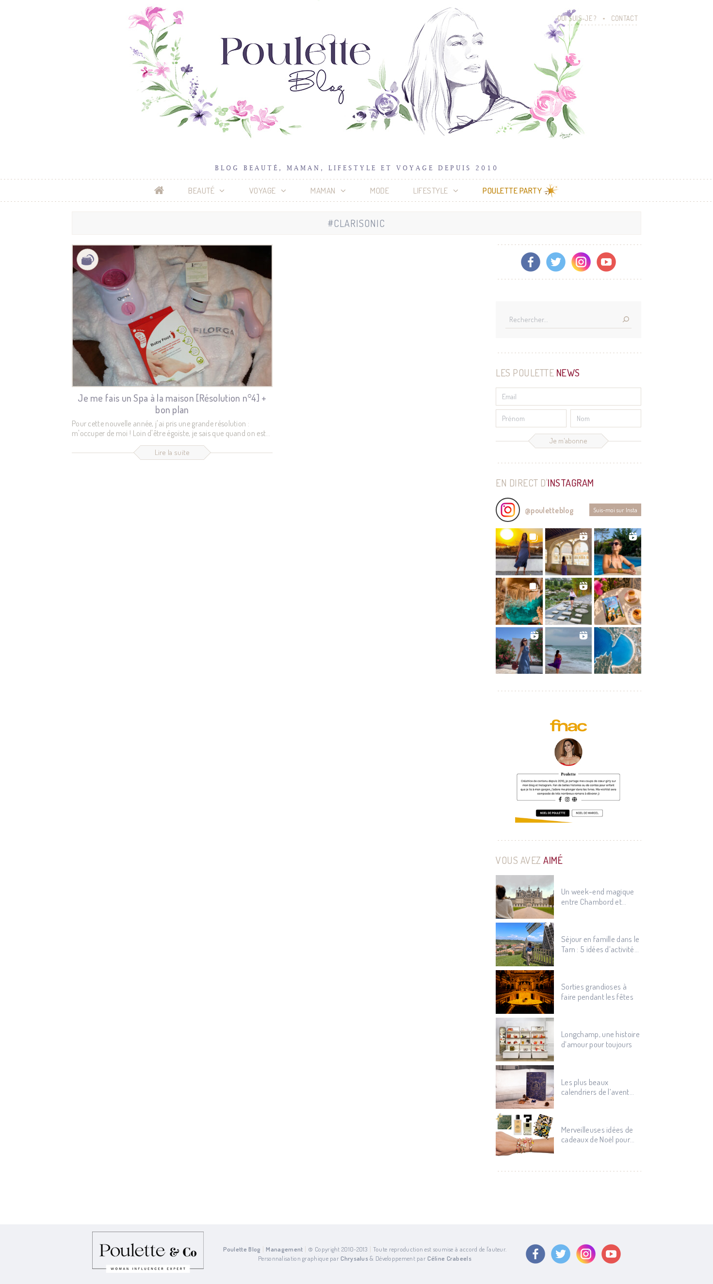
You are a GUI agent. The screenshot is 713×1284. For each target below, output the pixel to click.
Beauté (201, 190)
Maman (323, 190)
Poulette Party (512, 190)
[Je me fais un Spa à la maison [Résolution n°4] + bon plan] (172, 315)
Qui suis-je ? (577, 18)
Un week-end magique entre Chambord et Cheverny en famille (597, 897)
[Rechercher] (626, 319)
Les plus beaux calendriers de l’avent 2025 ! (595, 1087)
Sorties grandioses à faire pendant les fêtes (597, 991)
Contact (624, 18)
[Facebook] (530, 262)
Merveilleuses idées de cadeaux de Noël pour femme (597, 1135)
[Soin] (87, 260)
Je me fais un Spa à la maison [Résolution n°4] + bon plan (172, 403)
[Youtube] (606, 262)
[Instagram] (581, 262)
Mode (379, 190)
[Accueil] (159, 190)
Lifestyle (430, 190)
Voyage (262, 190)
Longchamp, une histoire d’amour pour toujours (600, 1039)
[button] (519, 551)
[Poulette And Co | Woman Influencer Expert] (148, 1270)
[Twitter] (556, 262)
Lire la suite (172, 452)
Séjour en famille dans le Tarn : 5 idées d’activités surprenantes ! (600, 944)
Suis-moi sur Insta (615, 510)
